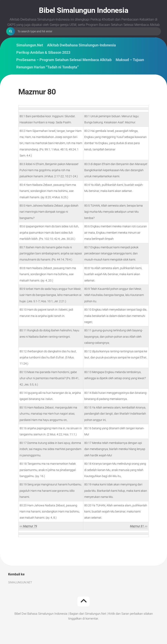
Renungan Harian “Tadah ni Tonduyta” (47, 67)
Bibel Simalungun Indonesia (83, 10)
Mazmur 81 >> (138, 526)
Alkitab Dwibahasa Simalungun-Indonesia (81, 45)
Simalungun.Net (29, 45)
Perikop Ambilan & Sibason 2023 (43, 52)
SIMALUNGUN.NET (20, 582)
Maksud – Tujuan (130, 60)
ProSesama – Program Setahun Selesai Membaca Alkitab (64, 60)
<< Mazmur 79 (28, 526)
